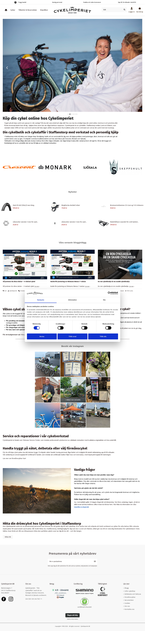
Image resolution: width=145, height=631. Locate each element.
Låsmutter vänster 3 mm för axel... (25, 222)
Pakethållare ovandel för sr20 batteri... (124, 222)
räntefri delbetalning (94, 452)
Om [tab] (104, 300)
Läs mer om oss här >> (33, 599)
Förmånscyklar (130, 597)
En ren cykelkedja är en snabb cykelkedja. (114, 281)
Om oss (127, 606)
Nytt (5, 291)
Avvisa (41, 336)
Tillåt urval (72, 336)
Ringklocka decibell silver (70, 205)
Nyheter (72, 192)
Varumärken (129, 600)
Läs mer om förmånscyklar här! (14, 458)
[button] (68, 114)
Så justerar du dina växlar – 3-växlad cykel (19, 281)
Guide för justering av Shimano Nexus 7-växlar (68, 281)
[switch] (61, 328)
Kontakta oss (129, 609)
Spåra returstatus (72, 619)
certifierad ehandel (84, 607)
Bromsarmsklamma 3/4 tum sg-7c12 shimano (126, 205)
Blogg (127, 588)
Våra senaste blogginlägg (72, 242)
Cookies (127, 603)
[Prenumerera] (94, 561)
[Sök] (124, 9)
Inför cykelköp (130, 591)
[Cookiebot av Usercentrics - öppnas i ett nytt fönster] (108, 293)
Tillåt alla (103, 336)
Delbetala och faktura (133, 594)
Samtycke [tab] (40, 300)
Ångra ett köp (72, 615)
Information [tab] (72, 300)
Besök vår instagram (72, 346)
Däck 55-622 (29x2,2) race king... (24, 205)
